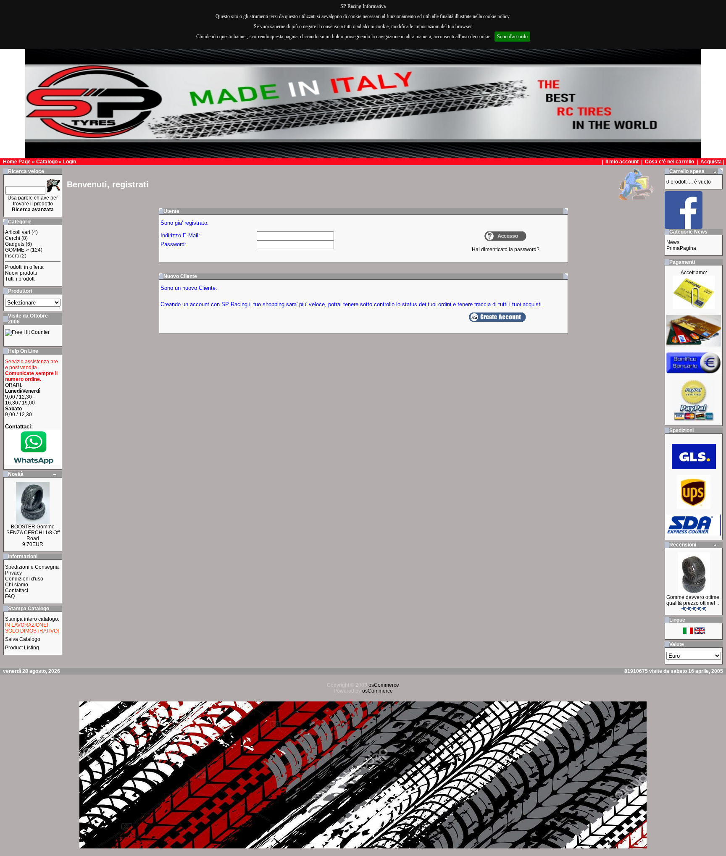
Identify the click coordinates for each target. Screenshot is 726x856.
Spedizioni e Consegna (32, 567)
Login (69, 162)
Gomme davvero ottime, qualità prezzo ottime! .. (693, 600)
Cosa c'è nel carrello (669, 162)
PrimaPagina (681, 248)
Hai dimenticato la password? (505, 249)
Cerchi (12, 238)
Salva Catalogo (22, 639)
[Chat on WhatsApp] (32, 463)
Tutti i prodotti (20, 279)
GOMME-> (17, 250)
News (672, 242)
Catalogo (47, 162)
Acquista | (713, 162)
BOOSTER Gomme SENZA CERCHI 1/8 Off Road (33, 532)
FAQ (10, 596)
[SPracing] (683, 226)
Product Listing (22, 648)
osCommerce (383, 685)
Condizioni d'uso (24, 579)
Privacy (13, 573)
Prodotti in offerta (24, 267)
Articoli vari (17, 232)
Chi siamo (16, 585)
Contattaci (16, 590)
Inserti (12, 256)
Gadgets (14, 244)
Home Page (17, 162)
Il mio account (622, 162)
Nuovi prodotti (21, 273)
